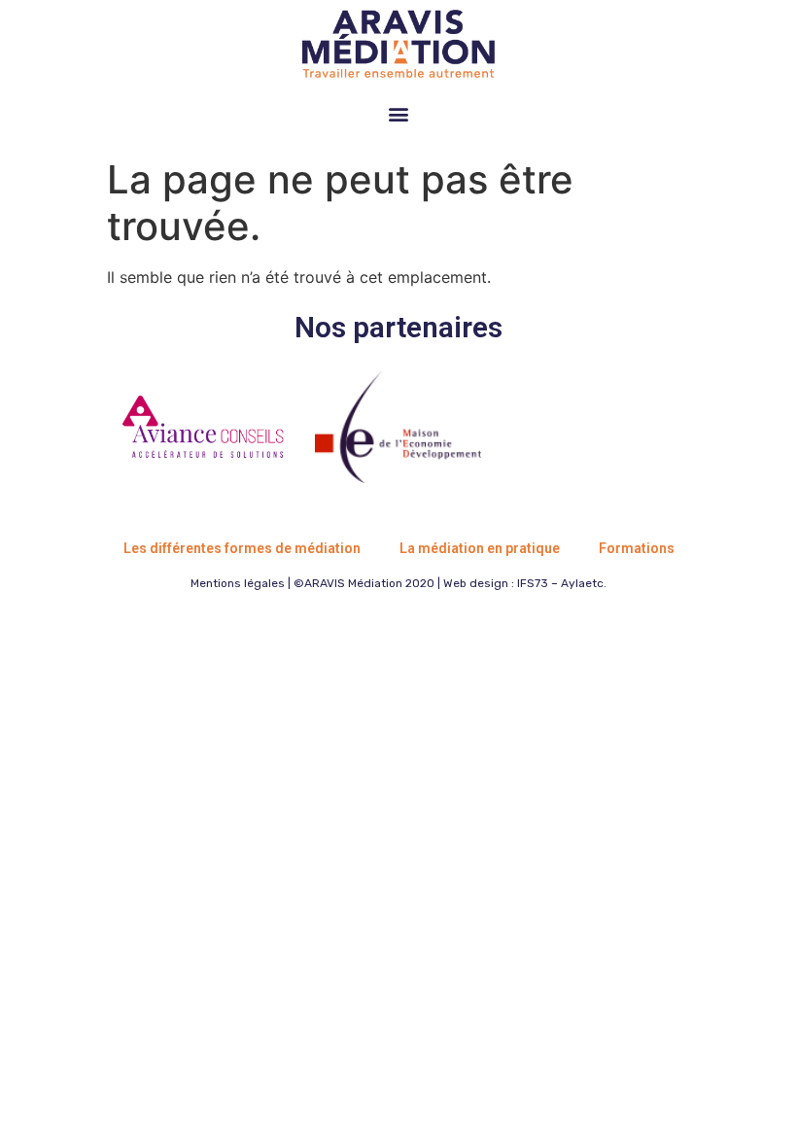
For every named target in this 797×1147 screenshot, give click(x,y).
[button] (399, 113)
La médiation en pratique (479, 548)
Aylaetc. (583, 583)
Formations (637, 548)
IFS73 (532, 583)
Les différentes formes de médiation (242, 548)
